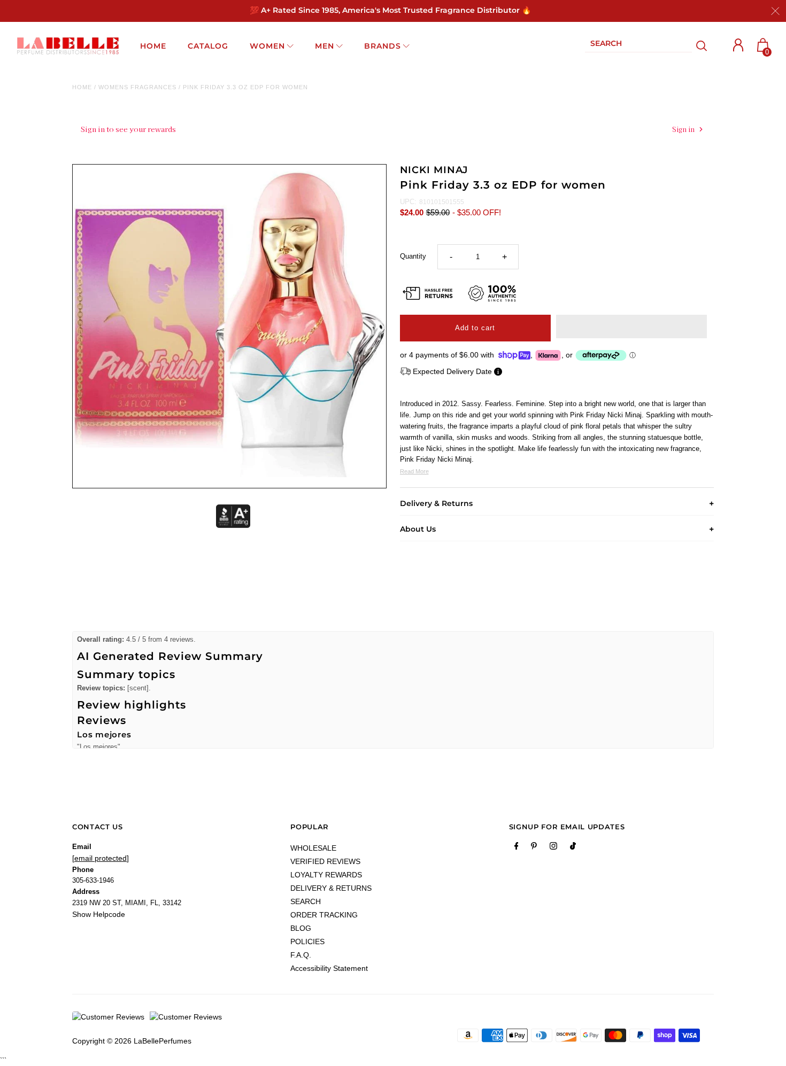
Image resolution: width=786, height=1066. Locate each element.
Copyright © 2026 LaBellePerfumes (131, 1041)
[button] (631, 326)
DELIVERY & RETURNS (331, 888)
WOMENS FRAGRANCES (137, 87)
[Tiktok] (573, 848)
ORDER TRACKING (324, 915)
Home (82, 87)
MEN (324, 46)
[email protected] (100, 858)
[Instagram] (553, 848)
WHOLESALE (313, 848)
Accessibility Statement (329, 968)
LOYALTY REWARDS (326, 874)
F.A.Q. (300, 955)
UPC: (408, 202)
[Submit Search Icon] (701, 46)
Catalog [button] (208, 46)
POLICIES (307, 941)
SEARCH (305, 901)
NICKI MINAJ (434, 170)
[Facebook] (516, 848)
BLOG (300, 928)
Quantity (413, 256)
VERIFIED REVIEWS (325, 861)
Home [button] (153, 46)
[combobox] (638, 45)
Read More (414, 471)
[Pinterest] (534, 848)
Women (267, 46)
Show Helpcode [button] (98, 914)
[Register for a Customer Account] (738, 45)
